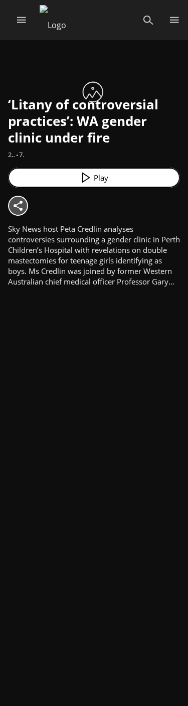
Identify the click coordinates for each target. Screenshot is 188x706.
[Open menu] (21, 20)
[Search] (148, 20)
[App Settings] (174, 20)
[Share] (18, 206)
